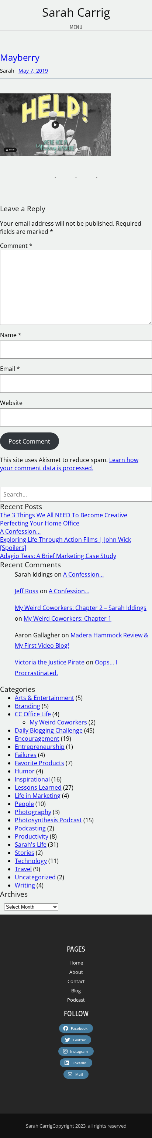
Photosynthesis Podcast (48, 820)
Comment (16, 246)
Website (11, 403)
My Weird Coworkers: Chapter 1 (67, 618)
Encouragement (37, 738)
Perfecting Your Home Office (39, 523)
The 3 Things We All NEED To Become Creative (63, 515)
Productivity (31, 836)
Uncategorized (35, 877)
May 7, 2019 (33, 70)
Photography (33, 812)
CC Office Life (33, 714)
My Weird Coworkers (58, 722)
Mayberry (19, 57)
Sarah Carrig (76, 12)
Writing (25, 885)
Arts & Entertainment (44, 698)
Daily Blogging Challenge (49, 730)
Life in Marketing (38, 796)
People (24, 804)
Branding (27, 706)
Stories (24, 853)
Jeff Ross (26, 591)
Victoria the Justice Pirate (49, 662)
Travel (23, 869)
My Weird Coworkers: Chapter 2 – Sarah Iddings (80, 608)
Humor (25, 771)
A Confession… (20, 531)
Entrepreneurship (40, 747)
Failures (26, 755)
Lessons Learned (38, 787)
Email (10, 369)
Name (10, 335)
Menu (76, 27)
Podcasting (30, 828)
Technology (31, 861)
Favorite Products (39, 763)
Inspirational (32, 779)
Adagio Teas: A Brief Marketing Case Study (58, 556)
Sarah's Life (30, 844)
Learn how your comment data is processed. (69, 464)
